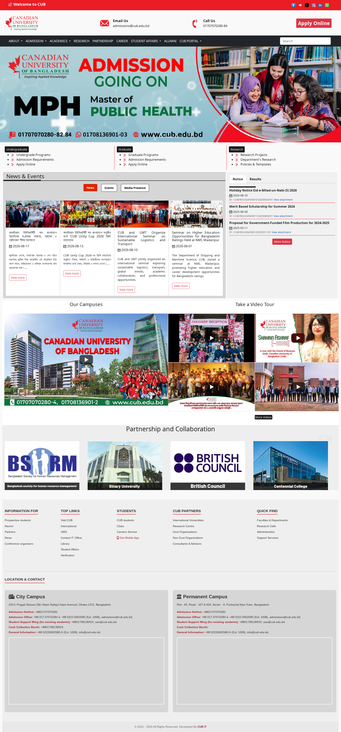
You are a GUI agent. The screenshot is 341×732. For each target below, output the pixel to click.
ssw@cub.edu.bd (106, 622)
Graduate (125, 149)
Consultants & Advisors (187, 543)
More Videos (263, 417)
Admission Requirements (34, 159)
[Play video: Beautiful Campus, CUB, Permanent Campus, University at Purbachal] (86, 360)
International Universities (188, 520)
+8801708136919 (52, 627)
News (8, 537)
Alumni (9, 526)
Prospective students (18, 520)
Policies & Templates (254, 164)
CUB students (125, 520)
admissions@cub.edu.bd (116, 617)
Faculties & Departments (272, 520)
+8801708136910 (82, 622)
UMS (64, 531)
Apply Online (24, 164)
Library (65, 543)
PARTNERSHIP (103, 41)
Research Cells (266, 526)
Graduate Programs (142, 155)
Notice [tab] (238, 179)
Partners (10, 531)
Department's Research (257, 159)
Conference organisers (19, 543)
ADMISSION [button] (35, 41)
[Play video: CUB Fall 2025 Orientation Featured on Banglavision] (211, 338)
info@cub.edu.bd (89, 632)
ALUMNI (170, 41)
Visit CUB (66, 520)
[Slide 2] (170, 137)
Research (237, 149)
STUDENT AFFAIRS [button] (145, 41)
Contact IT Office (71, 537)
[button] (321, 439)
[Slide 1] (163, 137)
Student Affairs (70, 549)
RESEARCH (81, 41)
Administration (266, 531)
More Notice (282, 242)
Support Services (267, 537)
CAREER (122, 41)
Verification (67, 555)
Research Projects (252, 155)
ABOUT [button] (14, 41)
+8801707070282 (46, 611)
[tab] (90, 187)
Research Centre (183, 526)
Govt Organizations (185, 531)
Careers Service (127, 531)
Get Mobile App (129, 537)
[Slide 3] (178, 137)
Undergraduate (17, 149)
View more (18, 277)
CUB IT (202, 726)
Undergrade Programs (32, 155)
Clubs (120, 526)
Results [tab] (255, 179)
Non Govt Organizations (188, 537)
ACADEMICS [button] (59, 41)
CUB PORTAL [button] (189, 41)
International (68, 526)
